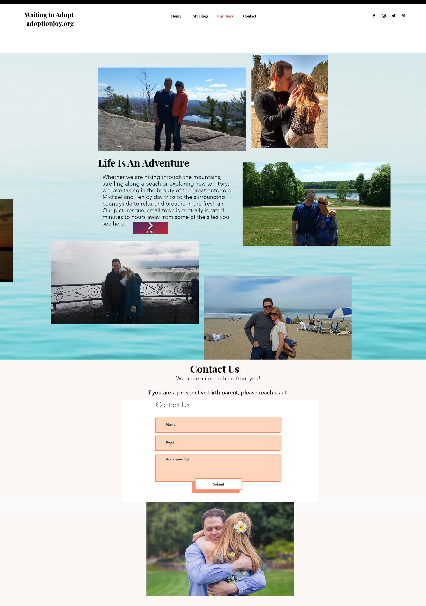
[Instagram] (383, 15)
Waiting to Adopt (50, 14)
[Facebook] (374, 15)
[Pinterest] (403, 15)
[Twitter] (393, 15)
